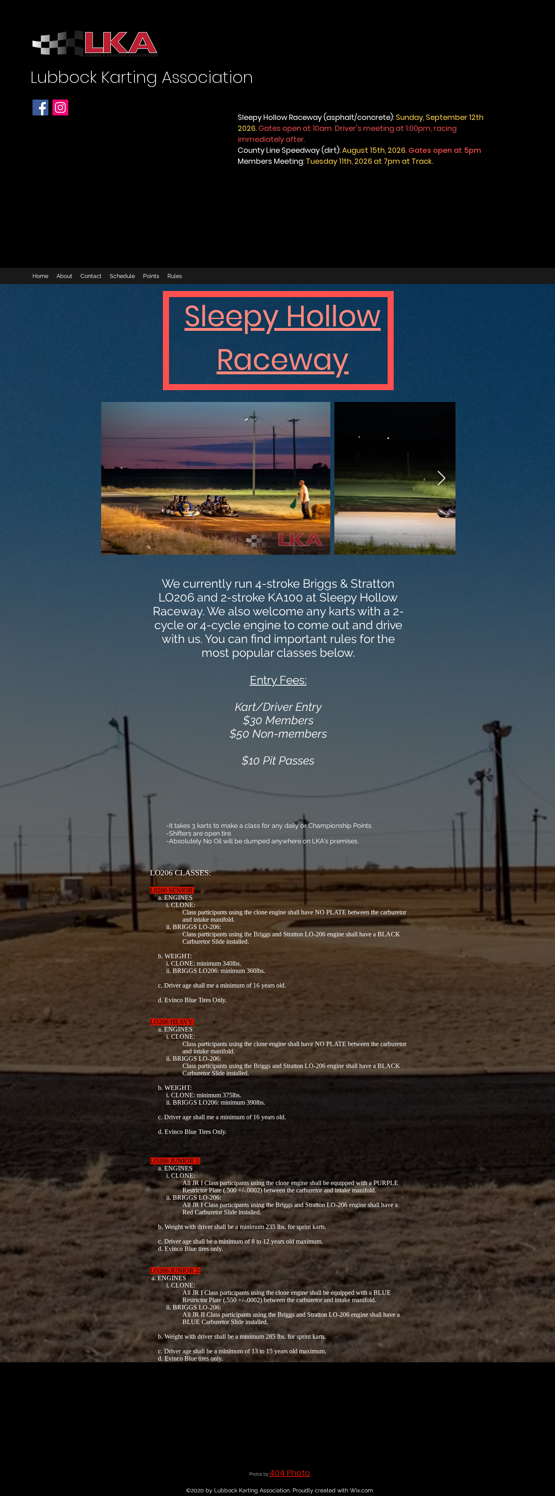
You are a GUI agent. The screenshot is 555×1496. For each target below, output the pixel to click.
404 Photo (289, 1473)
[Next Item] (441, 478)
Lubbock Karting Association (141, 77)
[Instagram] (60, 107)
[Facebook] (40, 107)
